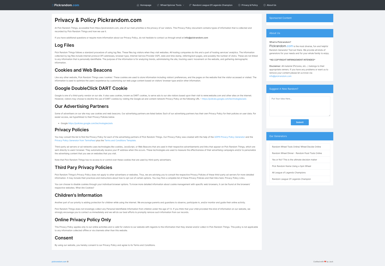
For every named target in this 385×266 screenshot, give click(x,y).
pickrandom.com (59, 261)
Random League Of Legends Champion (213, 5)
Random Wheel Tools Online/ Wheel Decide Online (296, 146)
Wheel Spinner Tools (171, 5)
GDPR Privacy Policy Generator (229, 137)
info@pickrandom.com (280, 76)
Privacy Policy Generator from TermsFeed (75, 140)
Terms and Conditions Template (120, 140)
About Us (271, 5)
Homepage (145, 5)
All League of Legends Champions (289, 172)
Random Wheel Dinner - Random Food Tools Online (297, 153)
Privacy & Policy (250, 5)
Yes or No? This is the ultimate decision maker (294, 159)
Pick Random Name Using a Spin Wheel (291, 166)
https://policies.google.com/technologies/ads (224, 98)
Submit (299, 122)
